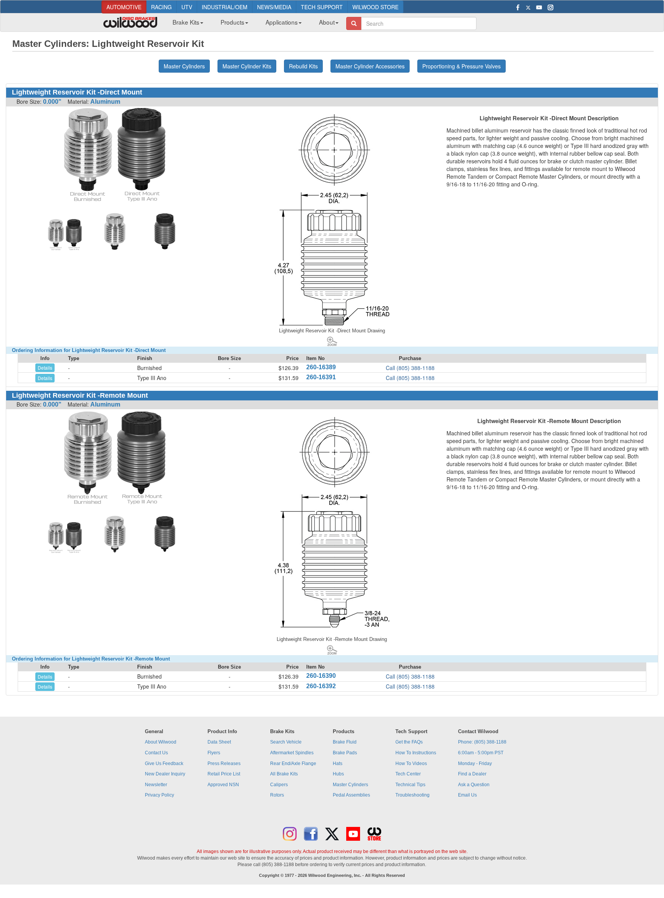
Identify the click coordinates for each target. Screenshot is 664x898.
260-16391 (321, 377)
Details (45, 367)
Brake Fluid (345, 742)
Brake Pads (345, 752)
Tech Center (408, 774)
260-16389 (321, 367)
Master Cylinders (350, 784)
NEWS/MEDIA (274, 7)
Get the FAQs (409, 742)
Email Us (467, 795)
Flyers (214, 752)
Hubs (338, 774)
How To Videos (411, 763)
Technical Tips (410, 784)
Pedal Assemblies (351, 795)
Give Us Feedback (164, 763)
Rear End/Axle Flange (293, 763)
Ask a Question (474, 784)
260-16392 (321, 686)
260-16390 (321, 675)
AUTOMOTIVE (123, 7)
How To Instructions (415, 752)
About (327, 22)
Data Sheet (219, 742)
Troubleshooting (412, 795)
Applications (282, 22)
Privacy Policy (159, 795)
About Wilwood (160, 742)
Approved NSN (223, 784)
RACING (161, 7)
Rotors (277, 795)
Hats (337, 763)
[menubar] (252, 24)
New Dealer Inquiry (165, 774)
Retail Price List (224, 774)
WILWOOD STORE (375, 7)
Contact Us (156, 752)
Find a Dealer (472, 774)
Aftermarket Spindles (292, 752)
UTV (186, 7)
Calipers (279, 784)
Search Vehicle (286, 742)
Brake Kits (186, 22)
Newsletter (156, 784)
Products (232, 22)
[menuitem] (185, 24)
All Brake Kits (284, 774)
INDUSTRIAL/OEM (224, 7)
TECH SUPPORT (322, 7)
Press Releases (224, 763)
